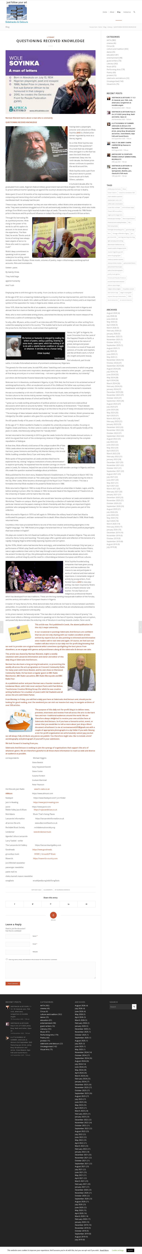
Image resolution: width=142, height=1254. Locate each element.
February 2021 (113, 491)
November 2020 (113, 500)
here (109, 233)
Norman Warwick (63, 890)
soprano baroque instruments (117, 296)
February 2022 (113, 456)
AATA (109, 40)
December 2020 (113, 497)
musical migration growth (115, 252)
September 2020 (113, 506)
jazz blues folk (112, 237)
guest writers (112, 61)
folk (129, 222)
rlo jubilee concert (128, 289)
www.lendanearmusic (42, 832)
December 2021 (113, 462)
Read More (104, 1250)
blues (124, 189)
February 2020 (113, 527)
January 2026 (112, 333)
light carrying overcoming (115, 241)
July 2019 (110, 547)
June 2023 (111, 409)
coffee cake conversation (115, 204)
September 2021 (113, 471)
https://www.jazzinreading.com (46, 802)
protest (110, 75)
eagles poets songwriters (115, 215)
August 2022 (112, 439)
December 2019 (113, 532)
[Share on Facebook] (15, 904)
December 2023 (113, 392)
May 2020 (111, 518)
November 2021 (113, 465)
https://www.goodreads (42, 849)
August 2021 (112, 474)
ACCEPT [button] (130, 1250)
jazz (132, 233)
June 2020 (111, 515)
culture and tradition (115, 49)
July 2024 (110, 371)
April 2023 (111, 415)
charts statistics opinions (115, 196)
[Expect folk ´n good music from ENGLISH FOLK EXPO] (140, 627)
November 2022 (113, 430)
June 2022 (111, 445)
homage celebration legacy (121, 233)
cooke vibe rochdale (114, 207)
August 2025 (112, 348)
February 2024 (113, 386)
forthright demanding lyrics (116, 229)
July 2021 (110, 477)
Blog (7, 27)
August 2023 (112, 404)
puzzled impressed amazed (116, 281)
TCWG (129, 296)
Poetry (109, 72)
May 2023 (111, 412)
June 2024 (111, 374)
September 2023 (113, 401)
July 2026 (110, 316)
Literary (50, 37)
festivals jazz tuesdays (114, 218)
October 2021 (112, 468)
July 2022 (110, 442)
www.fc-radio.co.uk (42, 789)
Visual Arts (111, 84)
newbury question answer (115, 259)
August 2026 (112, 313)
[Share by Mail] (87, 904)
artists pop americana (114, 189)
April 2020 (111, 521)
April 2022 (111, 450)
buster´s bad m (112, 192)
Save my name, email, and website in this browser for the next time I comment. (33, 959)
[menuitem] (104, 12)
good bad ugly (130, 229)
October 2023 (112, 398)
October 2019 (112, 538)
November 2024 (113, 360)
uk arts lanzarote (113, 300)
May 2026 (111, 322)
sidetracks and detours (116, 78)
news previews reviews (115, 263)
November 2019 (113, 535)
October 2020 (112, 503)
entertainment (113, 58)
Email (35, 944)
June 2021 (111, 480)
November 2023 (113, 395)
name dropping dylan (114, 255)
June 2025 (111, 354)
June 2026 (111, 319)
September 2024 (113, 366)
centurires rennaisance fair (127, 192)
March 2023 (111, 418)
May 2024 (111, 377)
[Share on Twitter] (33, 904)
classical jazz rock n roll (115, 200)
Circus (109, 46)
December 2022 (113, 427)
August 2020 (112, 509)
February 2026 (113, 330)
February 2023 (113, 421)
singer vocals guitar (126, 292)
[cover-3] (51, 82)
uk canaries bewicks (126, 300)
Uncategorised (113, 81)
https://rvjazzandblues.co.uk (45, 809)
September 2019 (113, 541)
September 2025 (113, 345)
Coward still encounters (115, 211)
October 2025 (112, 342)
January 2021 (112, 494)
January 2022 (112, 459)
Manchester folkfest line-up (116, 244)
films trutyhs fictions (129, 218)
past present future (129, 263)
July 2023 (110, 407)
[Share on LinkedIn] (69, 904)
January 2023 (112, 424)
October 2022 (112, 433)
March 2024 (111, 383)
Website (35, 951)
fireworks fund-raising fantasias (117, 222)
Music (109, 66)
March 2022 (111, 453)
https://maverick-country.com (45, 858)
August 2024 (112, 369)
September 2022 (113, 436)
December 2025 (113, 336)
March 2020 (111, 524)
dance (109, 52)
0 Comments (48, 890)
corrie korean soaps (128, 207)
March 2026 (111, 328)
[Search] (134, 12)
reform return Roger (114, 285)
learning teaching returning (126, 237)
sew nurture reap (113, 292)
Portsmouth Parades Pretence (117, 278)
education (111, 55)
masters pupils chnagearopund (117, 248)
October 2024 (112, 363)
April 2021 (111, 486)
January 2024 (112, 389)
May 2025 (111, 357)
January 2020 (112, 529)
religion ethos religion (114, 289)
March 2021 (111, 488)
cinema (110, 43)
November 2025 (113, 339)
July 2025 (110, 351)
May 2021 (111, 483)
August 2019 (112, 544)
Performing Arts (113, 69)
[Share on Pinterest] (51, 904)
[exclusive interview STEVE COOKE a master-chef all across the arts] (1, 627)
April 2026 (111, 325)
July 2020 (110, 512)
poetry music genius (114, 274)
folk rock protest (113, 226)
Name (35, 936)
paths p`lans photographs (115, 270)
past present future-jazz (115, 267)
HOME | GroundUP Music (45, 854)
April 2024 (111, 380)
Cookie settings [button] (118, 1250)
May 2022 (111, 448)
